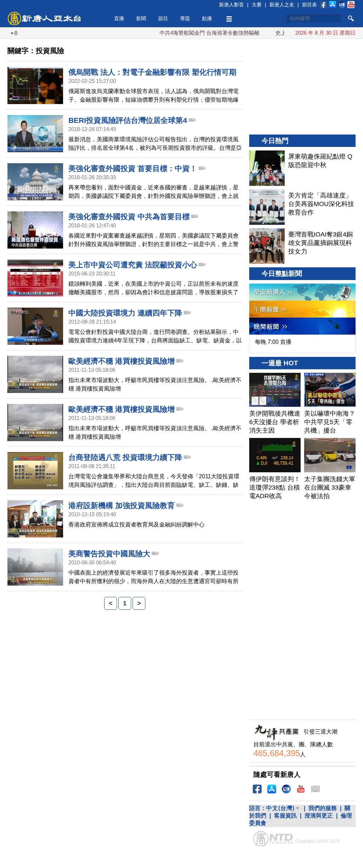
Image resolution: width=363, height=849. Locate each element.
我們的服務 (322, 808)
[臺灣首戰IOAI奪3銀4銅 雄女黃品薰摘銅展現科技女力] (267, 246)
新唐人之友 (281, 4)
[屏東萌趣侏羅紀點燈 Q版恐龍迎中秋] (267, 168)
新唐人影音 (231, 4)
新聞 (141, 18)
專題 (185, 18)
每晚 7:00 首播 (273, 342)
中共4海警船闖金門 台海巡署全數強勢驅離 (194, 33)
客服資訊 (285, 816)
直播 (119, 18)
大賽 (257, 4)
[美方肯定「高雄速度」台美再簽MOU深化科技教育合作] (267, 207)
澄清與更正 (319, 816)
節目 (163, 18)
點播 (207, 18)
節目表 (309, 4)
